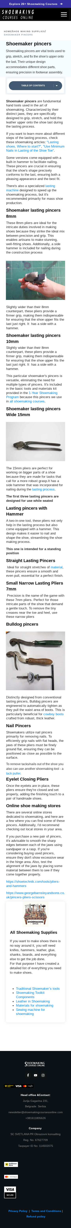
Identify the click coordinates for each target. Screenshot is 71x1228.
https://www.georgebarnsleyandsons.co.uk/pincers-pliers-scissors (35, 895)
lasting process (43, 489)
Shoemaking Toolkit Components (30, 995)
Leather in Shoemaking (33, 1001)
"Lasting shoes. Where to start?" (32, 144)
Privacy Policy (18, 1211)
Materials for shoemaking (34, 1005)
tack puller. (13, 773)
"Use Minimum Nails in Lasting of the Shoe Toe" (35, 148)
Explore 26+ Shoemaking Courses (36, 3)
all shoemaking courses (27, 401)
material (57, 567)
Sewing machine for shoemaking (30, 1012)
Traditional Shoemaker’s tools (38, 988)
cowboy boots (53, 714)
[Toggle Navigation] (64, 14)
